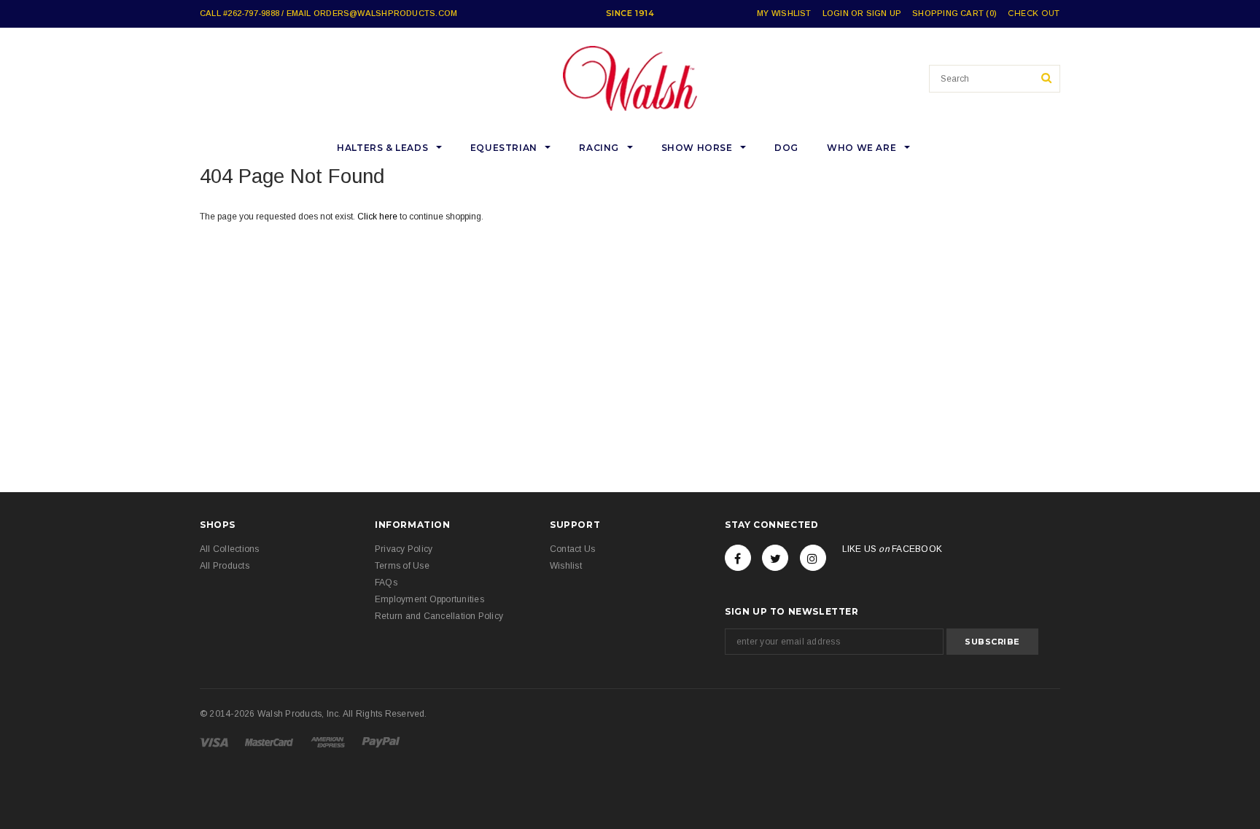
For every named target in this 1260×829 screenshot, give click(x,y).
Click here (378, 216)
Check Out (1034, 13)
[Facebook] (738, 558)
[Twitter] (775, 558)
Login (835, 13)
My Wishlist (784, 13)
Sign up (884, 13)
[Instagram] (813, 558)
